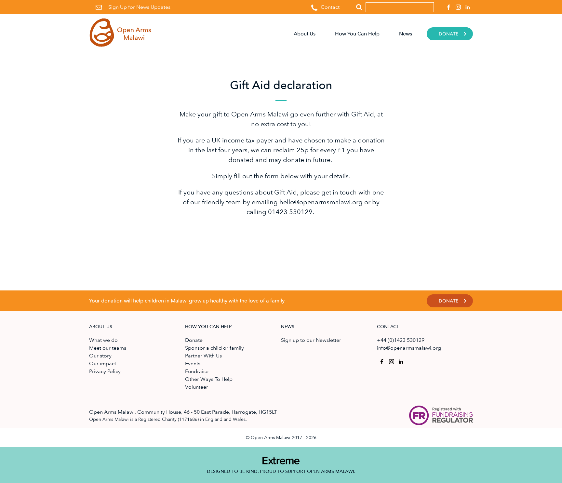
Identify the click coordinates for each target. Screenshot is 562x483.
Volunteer (196, 387)
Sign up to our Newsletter (311, 340)
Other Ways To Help (209, 379)
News (405, 34)
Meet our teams (107, 348)
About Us (304, 34)
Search (359, 7)
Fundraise (196, 371)
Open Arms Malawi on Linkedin (468, 7)
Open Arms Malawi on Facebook (448, 7)
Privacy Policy (105, 371)
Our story (100, 356)
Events (192, 363)
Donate (448, 34)
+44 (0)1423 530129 (400, 340)
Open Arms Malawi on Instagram (458, 7)
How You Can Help (357, 34)
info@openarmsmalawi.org (409, 348)
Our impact (102, 363)
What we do (103, 340)
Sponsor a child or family (214, 348)
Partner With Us (203, 356)
